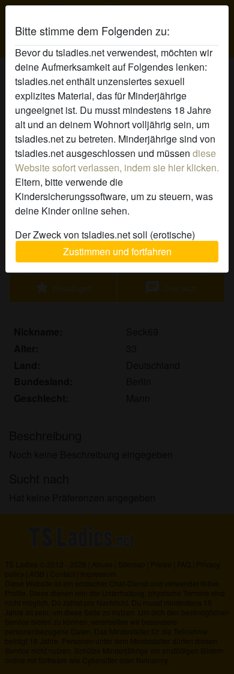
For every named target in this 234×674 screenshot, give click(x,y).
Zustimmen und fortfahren (117, 251)
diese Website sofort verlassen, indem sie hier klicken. (117, 160)
